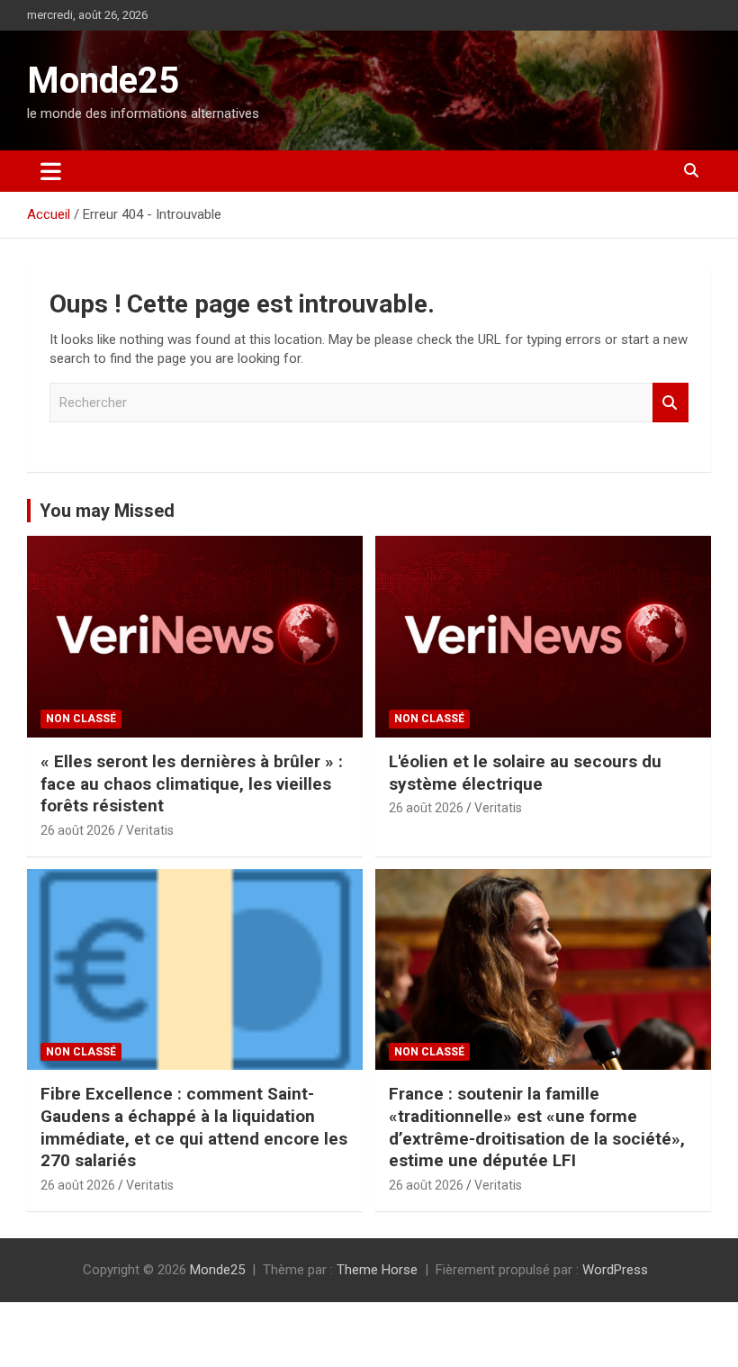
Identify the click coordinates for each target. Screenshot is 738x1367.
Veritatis (150, 830)
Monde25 (103, 80)
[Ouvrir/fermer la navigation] (51, 171)
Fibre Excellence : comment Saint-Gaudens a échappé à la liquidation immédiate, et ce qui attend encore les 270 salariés (193, 1127)
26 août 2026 (77, 830)
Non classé (81, 718)
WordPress (615, 1270)
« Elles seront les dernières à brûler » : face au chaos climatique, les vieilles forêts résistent (191, 783)
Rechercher (670, 403)
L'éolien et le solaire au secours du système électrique (525, 772)
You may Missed (107, 510)
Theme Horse (377, 1270)
